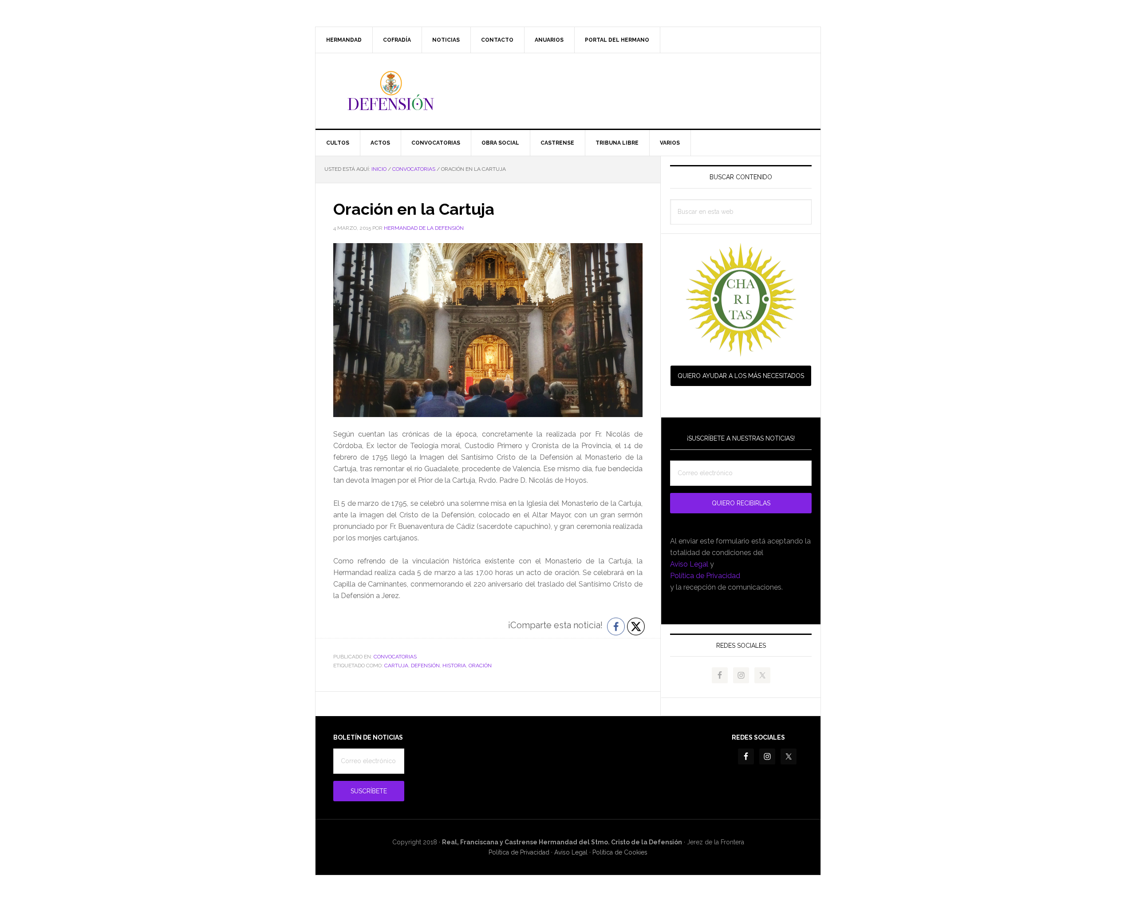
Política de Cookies (619, 852)
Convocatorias (395, 657)
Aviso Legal (689, 564)
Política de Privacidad (705, 575)
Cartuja (396, 665)
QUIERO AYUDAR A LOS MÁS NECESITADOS (741, 375)
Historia (454, 665)
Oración (480, 665)
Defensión (568, 91)
